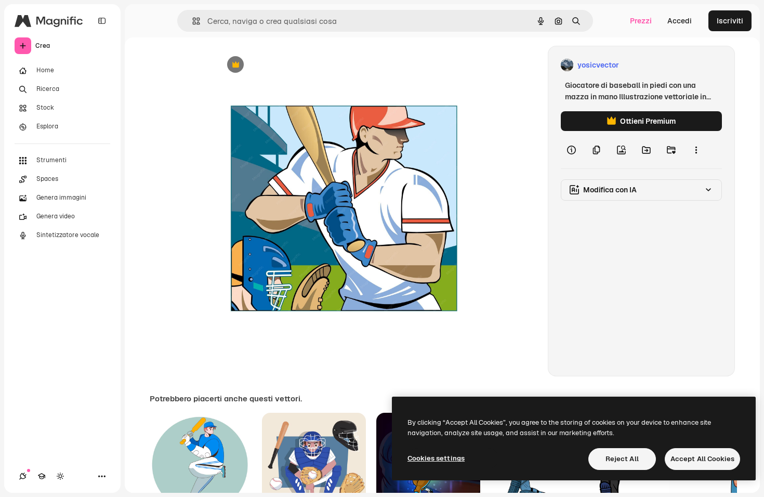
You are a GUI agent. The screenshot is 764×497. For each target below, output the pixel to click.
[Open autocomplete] (192, 21)
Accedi (679, 20)
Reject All (622, 458)
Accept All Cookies (702, 458)
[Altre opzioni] (696, 149)
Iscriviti (730, 20)
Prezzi (641, 20)
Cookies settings (436, 458)
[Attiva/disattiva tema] (60, 476)
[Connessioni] (23, 476)
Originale (285, 65)
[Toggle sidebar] (102, 20)
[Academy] (41, 476)
